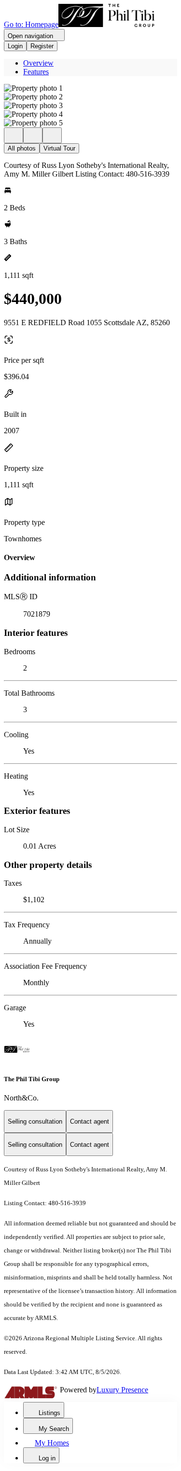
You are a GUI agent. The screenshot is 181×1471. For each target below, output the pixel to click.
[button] (90, 88)
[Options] (13, 135)
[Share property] (52, 135)
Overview (38, 63)
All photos (22, 148)
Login (15, 46)
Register (42, 46)
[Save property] (32, 135)
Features (36, 72)
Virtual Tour (59, 148)
